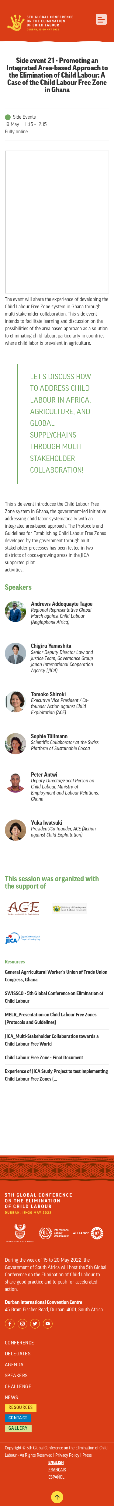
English (56, 1463)
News (11, 1398)
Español (56, 1477)
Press (87, 1455)
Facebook (10, 1324)
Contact (18, 1418)
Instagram (22, 1324)
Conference (19, 1343)
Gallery (18, 1428)
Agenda (14, 1365)
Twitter (35, 1324)
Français (57, 1470)
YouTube (48, 1324)
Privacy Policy (67, 1455)
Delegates (17, 1354)
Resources (21, 1408)
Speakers (16, 1376)
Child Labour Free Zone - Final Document (44, 1057)
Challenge (18, 1387)
